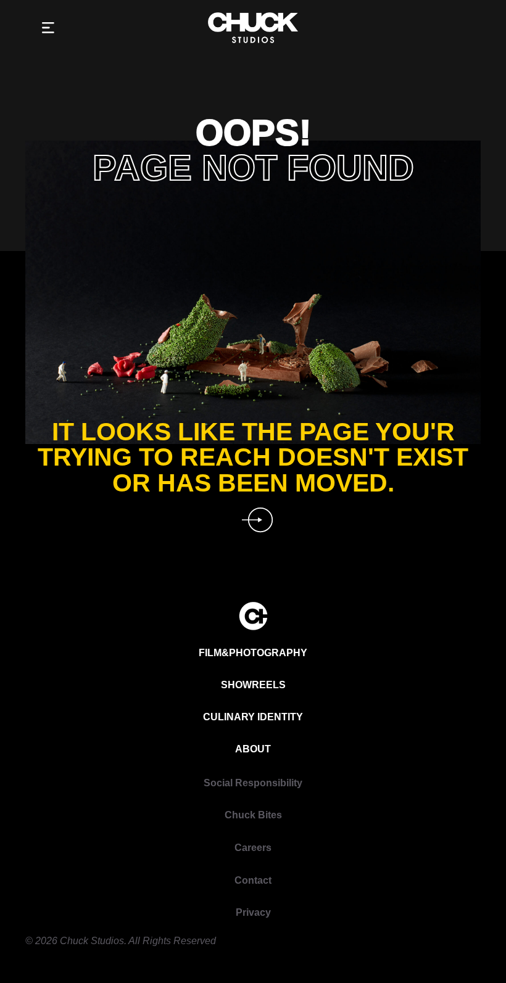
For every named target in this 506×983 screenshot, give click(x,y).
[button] (48, 28)
